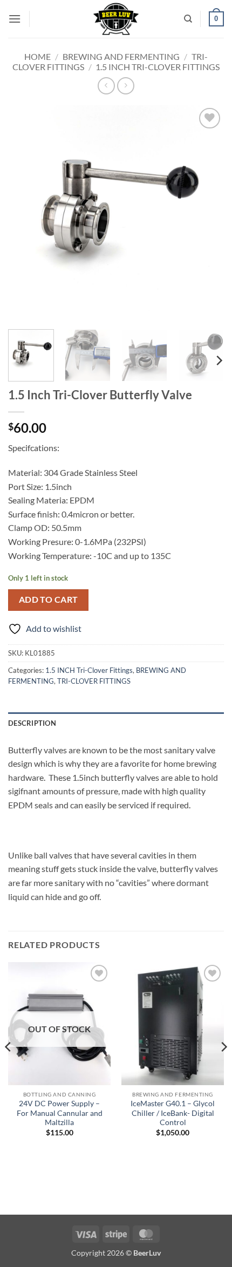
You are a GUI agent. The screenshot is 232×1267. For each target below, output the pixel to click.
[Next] (206, 213)
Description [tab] (32, 723)
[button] (14, 18)
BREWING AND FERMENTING (121, 56)
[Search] (188, 19)
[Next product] (106, 85)
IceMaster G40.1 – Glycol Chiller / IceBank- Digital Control (173, 1113)
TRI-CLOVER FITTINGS (94, 681)
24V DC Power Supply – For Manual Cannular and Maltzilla (60, 1113)
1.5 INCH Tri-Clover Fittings (157, 67)
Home (37, 56)
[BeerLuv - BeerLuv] (116, 19)
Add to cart (48, 599)
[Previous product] (125, 85)
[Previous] (26, 213)
